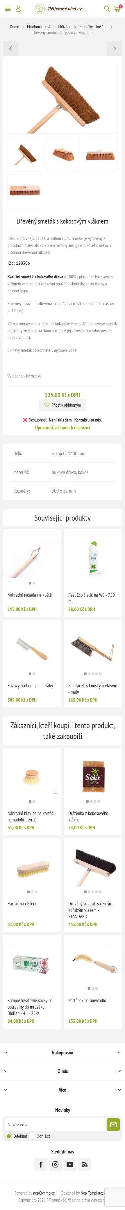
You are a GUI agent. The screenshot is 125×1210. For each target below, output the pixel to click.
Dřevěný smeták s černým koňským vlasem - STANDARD (90, 910)
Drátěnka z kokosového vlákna (88, 816)
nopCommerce (44, 1193)
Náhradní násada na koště (30, 595)
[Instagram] (55, 1164)
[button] (30, 583)
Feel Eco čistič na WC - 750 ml (91, 598)
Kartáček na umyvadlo (87, 1000)
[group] (32, 558)
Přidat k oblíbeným (66, 405)
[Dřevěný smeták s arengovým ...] (114, 48)
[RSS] (84, 1164)
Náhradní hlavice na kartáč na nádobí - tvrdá (30, 816)
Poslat (113, 1124)
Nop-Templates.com (95, 1193)
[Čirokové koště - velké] (10, 48)
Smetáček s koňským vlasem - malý (92, 688)
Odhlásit (43, 1136)
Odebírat (20, 1136)
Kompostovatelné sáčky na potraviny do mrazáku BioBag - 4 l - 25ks (30, 1006)
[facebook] (40, 1164)
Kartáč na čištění (22, 903)
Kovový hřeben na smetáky (30, 685)
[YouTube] (69, 1164)
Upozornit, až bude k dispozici (62, 427)
